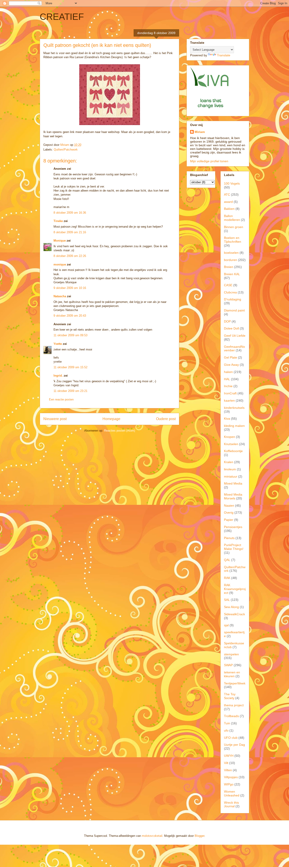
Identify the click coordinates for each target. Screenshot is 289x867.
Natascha (60, 296)
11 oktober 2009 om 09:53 (70, 335)
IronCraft (230, 393)
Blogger (199, 835)
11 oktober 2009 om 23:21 (70, 391)
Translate (223, 55)
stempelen (231, 654)
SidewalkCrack (234, 614)
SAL (227, 600)
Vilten (228, 770)
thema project (234, 705)
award (228, 202)
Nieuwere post (55, 419)
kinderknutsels (234, 407)
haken (228, 372)
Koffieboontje (233, 451)
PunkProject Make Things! (233, 547)
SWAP (228, 665)
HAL (227, 379)
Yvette (58, 343)
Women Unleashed (231, 793)
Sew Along (231, 607)
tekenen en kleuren (232, 674)
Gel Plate (230, 357)
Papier (228, 520)
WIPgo (228, 784)
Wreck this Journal (231, 804)
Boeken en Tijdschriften (232, 239)
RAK (227, 578)
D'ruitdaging (232, 299)
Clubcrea (230, 292)
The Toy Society (229, 696)
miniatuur (230, 476)
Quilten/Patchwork (66, 149)
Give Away (231, 364)
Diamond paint (234, 310)
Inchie (228, 386)
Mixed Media (233, 483)
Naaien (229, 505)
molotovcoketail (152, 835)
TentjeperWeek (234, 683)
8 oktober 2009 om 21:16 (70, 232)
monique (60, 264)
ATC (227, 194)
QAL (227, 560)
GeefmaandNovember (234, 348)
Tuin (227, 723)
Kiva (227, 418)
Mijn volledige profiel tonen (209, 161)
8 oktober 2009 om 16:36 (70, 212)
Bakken (229, 208)
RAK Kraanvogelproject (235, 589)
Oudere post (166, 419)
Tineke (58, 221)
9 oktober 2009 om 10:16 (70, 288)
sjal (226, 625)
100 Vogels (232, 183)
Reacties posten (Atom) (119, 430)
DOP (227, 321)
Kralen (228, 462)
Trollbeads (231, 716)
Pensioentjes (233, 527)
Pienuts (229, 538)
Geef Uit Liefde (234, 335)
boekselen (231, 252)
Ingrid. (58, 375)
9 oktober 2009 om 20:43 (70, 315)
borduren (230, 260)
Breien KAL (232, 274)
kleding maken (234, 426)
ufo (226, 730)
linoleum (230, 469)
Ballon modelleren (232, 218)
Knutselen (231, 444)
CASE (228, 285)
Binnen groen (233, 227)
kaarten (229, 400)
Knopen (229, 437)
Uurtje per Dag (234, 744)
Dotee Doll (231, 328)
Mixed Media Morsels (233, 496)
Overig (228, 512)
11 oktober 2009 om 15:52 (70, 367)
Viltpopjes (231, 777)
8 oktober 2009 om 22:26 (70, 256)
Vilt (226, 763)
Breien (228, 267)
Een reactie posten (61, 399)
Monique (60, 240)
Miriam (200, 132)
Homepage (111, 419)
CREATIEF (62, 17)
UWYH (228, 755)
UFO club (231, 737)
